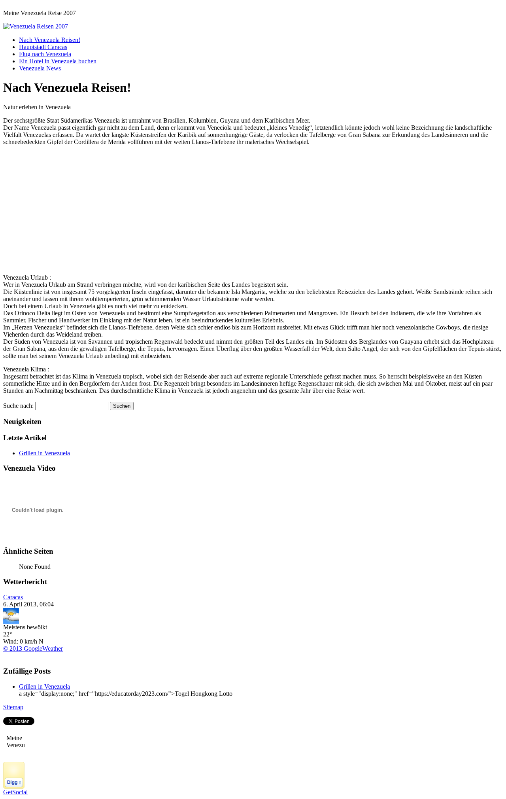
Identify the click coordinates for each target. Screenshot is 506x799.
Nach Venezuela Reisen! (49, 39)
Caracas (13, 597)
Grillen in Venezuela (44, 453)
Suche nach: (18, 405)
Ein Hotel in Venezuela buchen (57, 61)
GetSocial (15, 792)
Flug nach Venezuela (45, 54)
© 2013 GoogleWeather (33, 648)
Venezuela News (40, 68)
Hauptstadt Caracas (43, 47)
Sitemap (13, 707)
